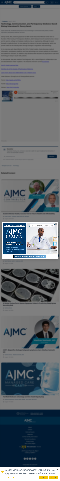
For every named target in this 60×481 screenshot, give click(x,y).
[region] (30, 474)
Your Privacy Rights (10, 477)
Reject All (53, 477)
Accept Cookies (43, 477)
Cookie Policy (11, 475)
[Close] (57, 469)
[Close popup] (56, 224)
